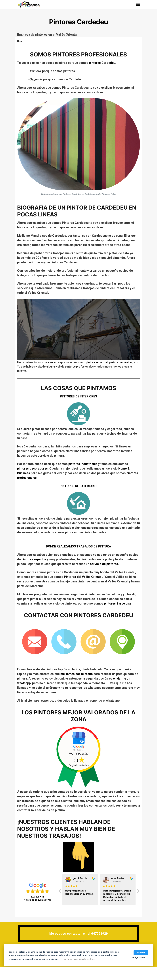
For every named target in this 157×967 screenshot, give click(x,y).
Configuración (137, 957)
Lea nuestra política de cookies (78, 959)
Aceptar (141, 952)
